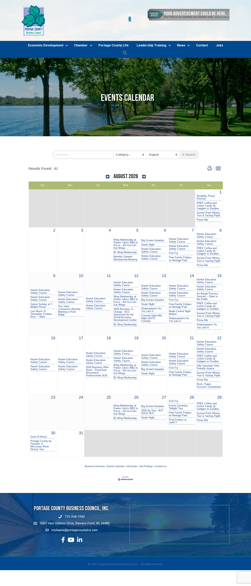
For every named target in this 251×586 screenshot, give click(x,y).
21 (192, 331)
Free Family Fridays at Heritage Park (180, 252)
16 (53, 331)
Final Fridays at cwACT (177, 414)
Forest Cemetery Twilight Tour (178, 400)
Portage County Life (113, 39)
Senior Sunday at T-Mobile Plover (41, 299)
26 (136, 391)
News (181, 39)
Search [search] (191, 148)
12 (136, 269)
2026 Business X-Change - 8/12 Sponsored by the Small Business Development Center (125, 308)
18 (108, 331)
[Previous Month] (108, 170)
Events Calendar (116, 460)
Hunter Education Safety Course (151, 244)
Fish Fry (173, 247)
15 (219, 269)
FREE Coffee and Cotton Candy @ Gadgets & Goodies (208, 199)
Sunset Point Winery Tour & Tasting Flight (208, 207)
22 (219, 331)
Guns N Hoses (38, 430)
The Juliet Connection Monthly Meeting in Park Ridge (69, 304)
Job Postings (146, 460)
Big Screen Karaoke (152, 234)
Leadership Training (151, 39)
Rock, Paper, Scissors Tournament (209, 379)
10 (81, 269)
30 (53, 426)
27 (164, 391)
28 (192, 391)
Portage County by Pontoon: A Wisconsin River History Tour (41, 438)
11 (109, 269)
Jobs (219, 39)
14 (192, 269)
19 (136, 331)
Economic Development (45, 39)
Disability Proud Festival (206, 191)
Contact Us (160, 460)
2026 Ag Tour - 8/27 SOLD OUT (152, 405)
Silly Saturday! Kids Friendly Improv (208, 361)
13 (164, 269)
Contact (202, 39)
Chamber (81, 39)
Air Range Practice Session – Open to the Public (207, 290)
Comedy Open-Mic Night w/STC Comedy (151, 312)
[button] (209, 162)
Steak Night (148, 238)
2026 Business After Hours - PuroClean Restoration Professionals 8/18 (97, 365)
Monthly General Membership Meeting (125, 252)
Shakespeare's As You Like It (151, 303)
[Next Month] (144, 170)
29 (219, 391)
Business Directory (95, 460)
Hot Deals (131, 460)
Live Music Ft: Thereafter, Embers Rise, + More (41, 308)
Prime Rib (202, 213)
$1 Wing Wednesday (125, 246)
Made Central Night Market (180, 306)
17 (81, 331)
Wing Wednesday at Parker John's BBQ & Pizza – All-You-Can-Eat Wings (126, 237)
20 (164, 331)
